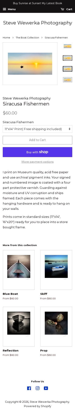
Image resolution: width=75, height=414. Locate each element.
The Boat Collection (27, 37)
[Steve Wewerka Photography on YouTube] (46, 389)
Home (6, 37)
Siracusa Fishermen (18, 122)
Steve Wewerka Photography (37, 23)
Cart (69, 9)
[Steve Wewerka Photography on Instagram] (37, 389)
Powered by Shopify (37, 406)
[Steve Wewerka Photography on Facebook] (29, 389)
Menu (11, 9)
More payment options (37, 161)
